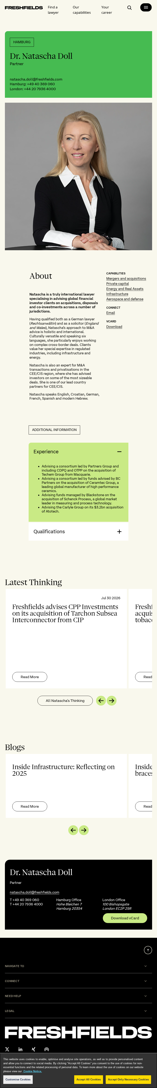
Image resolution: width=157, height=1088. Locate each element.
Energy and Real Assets (125, 289)
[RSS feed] (46, 1049)
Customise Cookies (18, 1079)
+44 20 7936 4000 (40, 89)
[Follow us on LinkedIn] (20, 1049)
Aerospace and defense (124, 299)
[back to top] (148, 950)
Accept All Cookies (88, 1079)
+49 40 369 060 (41, 84)
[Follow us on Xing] (33, 1049)
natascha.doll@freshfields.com (36, 79)
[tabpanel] (78, 638)
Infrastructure (117, 294)
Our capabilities (82, 10)
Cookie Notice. (32, 1071)
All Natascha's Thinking (65, 700)
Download (114, 327)
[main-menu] (146, 7)
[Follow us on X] (7, 1049)
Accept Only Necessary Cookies (128, 1079)
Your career (106, 10)
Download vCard (125, 918)
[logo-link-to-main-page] (24, 8)
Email (110, 313)
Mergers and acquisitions (126, 278)
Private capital (117, 284)
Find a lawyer (53, 10)
